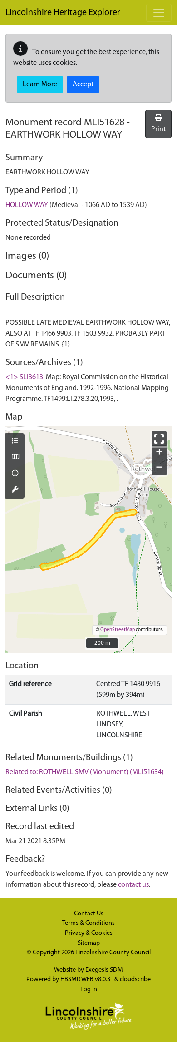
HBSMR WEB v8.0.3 (86, 979)
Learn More (40, 84)
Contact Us (88, 913)
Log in (88, 989)
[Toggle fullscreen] (159, 438)
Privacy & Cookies (89, 933)
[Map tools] (15, 490)
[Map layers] (15, 442)
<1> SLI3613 (24, 377)
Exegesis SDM (104, 970)
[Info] (15, 474)
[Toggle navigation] (159, 13)
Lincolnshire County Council (113, 952)
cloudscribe (135, 979)
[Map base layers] (15, 457)
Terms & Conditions (88, 923)
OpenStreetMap (117, 629)
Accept (83, 84)
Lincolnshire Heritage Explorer (62, 12)
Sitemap (89, 943)
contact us (133, 885)
